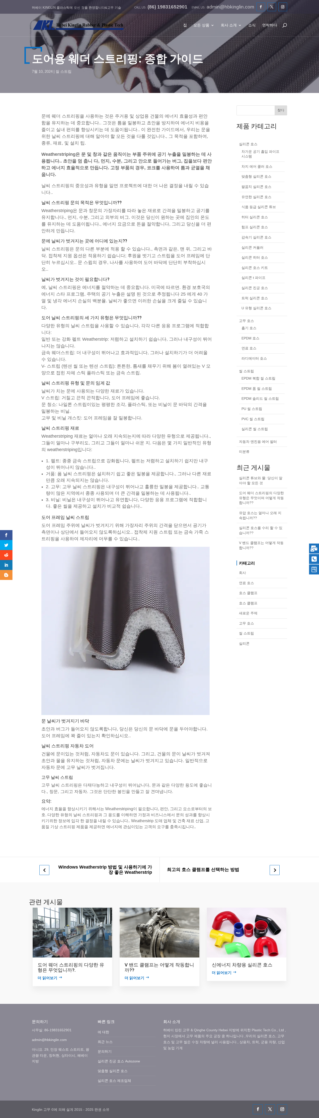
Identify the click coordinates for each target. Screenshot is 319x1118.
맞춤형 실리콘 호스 (113, 1071)
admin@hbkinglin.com (49, 1040)
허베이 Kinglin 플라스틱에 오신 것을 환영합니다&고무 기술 (76, 7)
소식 (252, 25)
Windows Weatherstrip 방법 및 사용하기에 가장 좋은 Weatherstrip (105, 870)
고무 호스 (246, 623)
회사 (242, 573)
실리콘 (244, 643)
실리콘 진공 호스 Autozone (119, 1061)
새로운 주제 (248, 613)
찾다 (280, 110)
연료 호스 (246, 583)
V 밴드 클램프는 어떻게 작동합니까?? (261, 545)
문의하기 (105, 1051)
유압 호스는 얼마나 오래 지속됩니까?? (260, 515)
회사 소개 (229, 25)
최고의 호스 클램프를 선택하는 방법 (203, 869)
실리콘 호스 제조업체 (114, 1081)
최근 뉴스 (105, 1042)
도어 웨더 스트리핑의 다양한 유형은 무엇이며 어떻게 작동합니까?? (261, 498)
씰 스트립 (64, 71)
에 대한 (103, 1032)
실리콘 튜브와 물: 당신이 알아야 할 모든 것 (260, 480)
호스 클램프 (248, 593)
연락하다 (269, 25)
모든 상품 (201, 25)
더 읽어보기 (47, 978)
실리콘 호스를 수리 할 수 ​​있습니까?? (260, 530)
